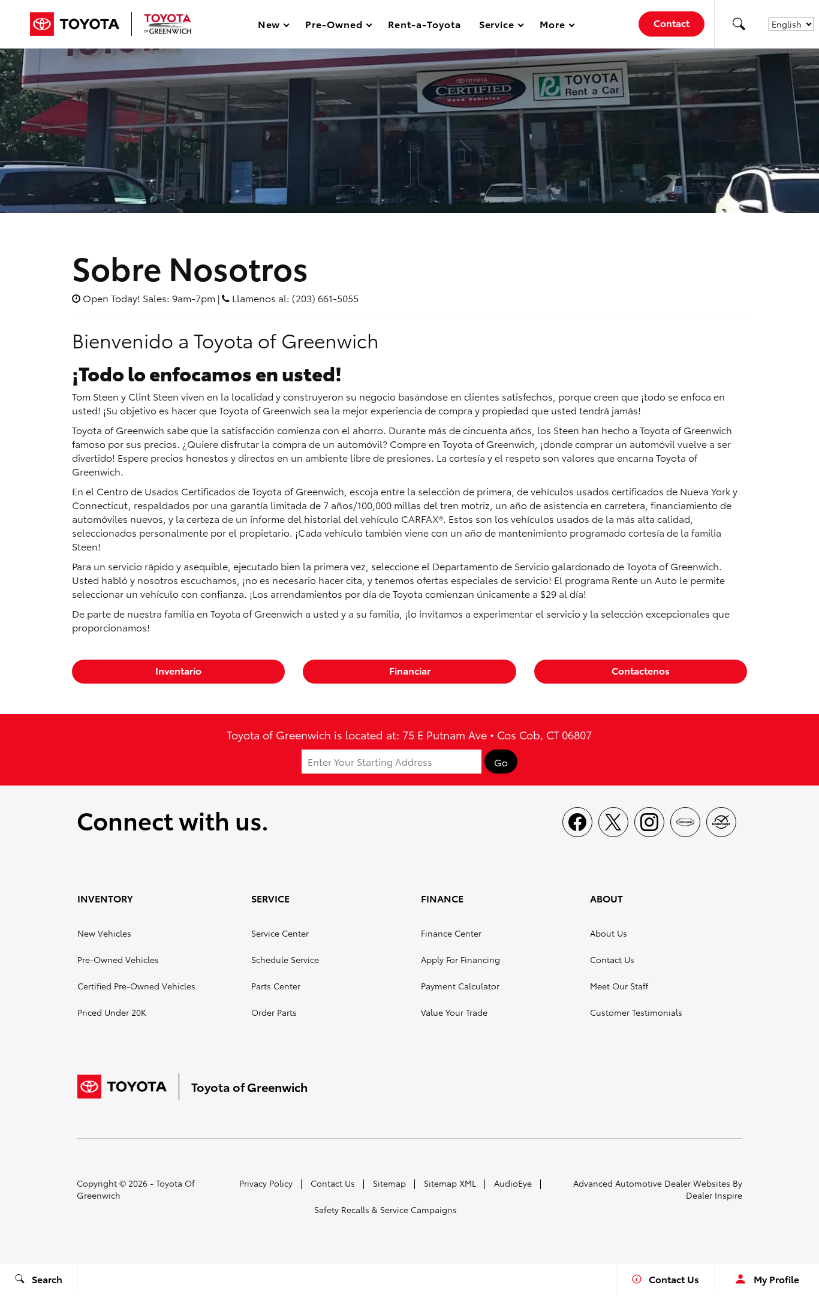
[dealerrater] (721, 822)
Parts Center (275, 986)
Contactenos (641, 670)
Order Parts (274, 1012)
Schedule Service (285, 959)
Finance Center (451, 933)
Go (501, 762)
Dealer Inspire (714, 1195)
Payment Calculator (460, 986)
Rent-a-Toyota (424, 24)
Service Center (280, 933)
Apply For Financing (460, 959)
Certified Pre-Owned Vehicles (136, 986)
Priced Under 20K (111, 1012)
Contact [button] (671, 22)
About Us (608, 933)
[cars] (685, 822)
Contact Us (612, 959)
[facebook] (577, 822)
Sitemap (389, 1183)
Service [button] (496, 26)
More (553, 26)
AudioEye (513, 1183)
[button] (739, 24)
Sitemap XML (450, 1183)
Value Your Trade (454, 1012)
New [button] (271, 26)
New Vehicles (104, 933)
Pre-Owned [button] (334, 26)
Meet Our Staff (619, 986)
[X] (613, 822)
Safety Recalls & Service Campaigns (385, 1209)
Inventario (178, 670)
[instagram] (649, 822)
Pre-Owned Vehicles (118, 959)
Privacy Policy (266, 1183)
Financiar (409, 670)
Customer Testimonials (636, 1012)
